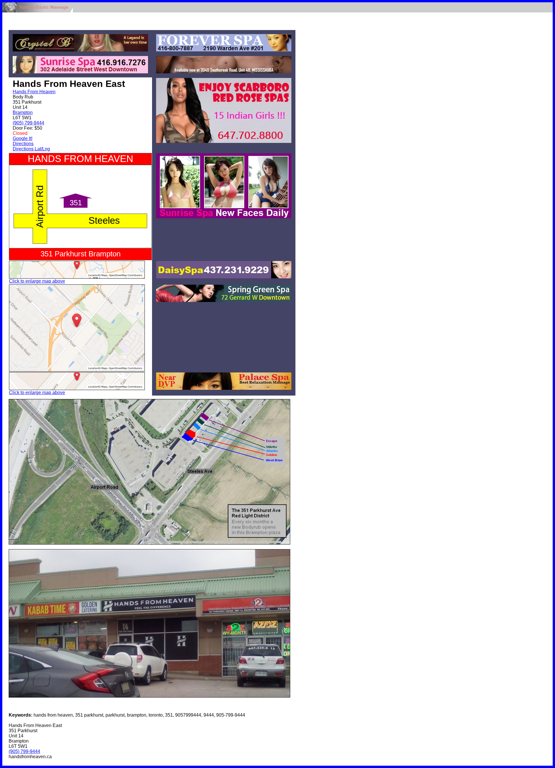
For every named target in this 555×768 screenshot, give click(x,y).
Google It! (22, 138)
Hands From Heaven (34, 91)
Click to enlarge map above (37, 281)
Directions (23, 143)
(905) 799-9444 (28, 122)
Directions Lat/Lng (31, 148)
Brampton (23, 112)
